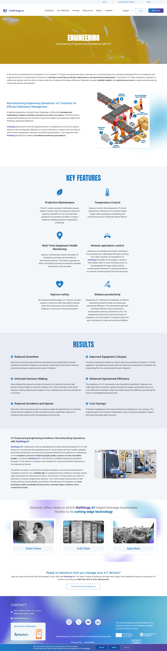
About (99, 10)
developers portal (127, 2)
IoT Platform (63, 10)
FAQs (149, 2)
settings (87, 648)
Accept (101, 647)
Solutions (49, 10)
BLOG (105, 2)
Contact (108, 10)
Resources (88, 10)
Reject (114, 647)
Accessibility (89, 642)
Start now (156, 10)
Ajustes (127, 647)
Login (140, 10)
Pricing (76, 10)
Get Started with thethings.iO (83, 586)
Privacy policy (76, 642)
